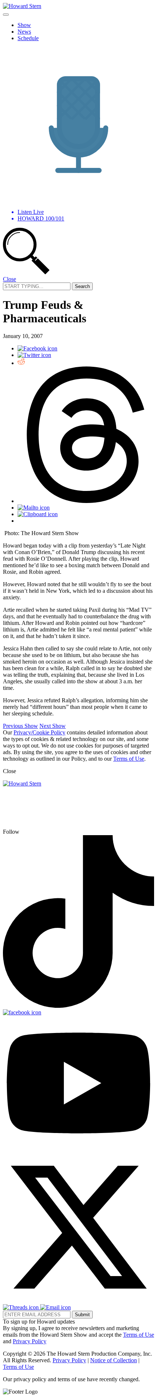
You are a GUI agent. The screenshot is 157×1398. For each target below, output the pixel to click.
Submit (82, 1314)
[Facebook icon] (37, 348)
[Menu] (6, 15)
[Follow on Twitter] (78, 1301)
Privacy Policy (29, 1341)
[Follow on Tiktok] (78, 1006)
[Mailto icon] (34, 507)
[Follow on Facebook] (22, 1012)
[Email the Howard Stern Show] (55, 1307)
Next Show (52, 726)
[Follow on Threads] (21, 1307)
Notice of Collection (113, 1360)
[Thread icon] (86, 501)
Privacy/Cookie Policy (39, 732)
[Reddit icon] (21, 363)
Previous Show (20, 726)
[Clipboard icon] (38, 514)
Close (9, 279)
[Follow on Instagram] (44, 832)
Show (24, 25)
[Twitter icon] (34, 355)
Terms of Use (128, 759)
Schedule (28, 38)
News (24, 31)
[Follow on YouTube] (78, 1148)
